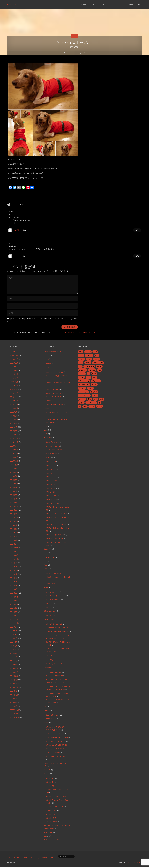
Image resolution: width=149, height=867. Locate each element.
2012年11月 (14, 597)
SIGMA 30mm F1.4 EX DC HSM (57, 738)
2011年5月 (13, 646)
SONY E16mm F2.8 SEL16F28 (56, 796)
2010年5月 (14, 691)
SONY (46, 774)
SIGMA (46, 722)
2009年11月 (14, 714)
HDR (45, 561)
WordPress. (137, 862)
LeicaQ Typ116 (51, 584)
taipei (94, 373)
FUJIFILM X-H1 (51, 473)
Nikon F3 (49, 603)
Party (46, 707)
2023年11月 (14, 359)
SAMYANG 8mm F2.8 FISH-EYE (57, 632)
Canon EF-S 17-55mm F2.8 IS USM (58, 376)
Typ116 (81, 377)
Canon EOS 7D (51, 401)
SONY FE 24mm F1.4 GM (55, 807)
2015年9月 (14, 472)
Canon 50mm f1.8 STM (54, 372)
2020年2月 (14, 386)
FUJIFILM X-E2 (51, 466)
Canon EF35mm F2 (53, 389)
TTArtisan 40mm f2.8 (51, 840)
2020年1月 (14, 389)
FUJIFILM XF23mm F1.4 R (55, 535)
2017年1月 (13, 435)
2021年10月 (14, 371)
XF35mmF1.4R (84, 384)
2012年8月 (14, 608)
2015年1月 (13, 502)
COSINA (47, 408)
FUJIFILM (47, 457)
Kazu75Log (12, 4)
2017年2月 (14, 431)
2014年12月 (14, 506)
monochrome (89, 366)
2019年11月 (14, 397)
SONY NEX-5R (51, 814)
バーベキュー (83, 392)
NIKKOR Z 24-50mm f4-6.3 (55, 596)
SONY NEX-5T (51, 818)
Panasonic (48, 668)
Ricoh (46, 710)
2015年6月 (14, 484)
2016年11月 (14, 438)
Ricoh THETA (51, 719)
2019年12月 (14, 393)
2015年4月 (14, 491)
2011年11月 (14, 623)
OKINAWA (82, 370)
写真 (89, 399)
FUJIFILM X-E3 (51, 469)
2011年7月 (13, 638)
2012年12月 (14, 593)
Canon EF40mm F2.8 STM (55, 393)
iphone (48, 364)
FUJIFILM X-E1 (51, 462)
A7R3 (80, 352)
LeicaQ (87, 363)
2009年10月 (14, 717)
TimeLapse (48, 832)
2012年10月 (14, 601)
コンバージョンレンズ (54, 664)
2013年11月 (14, 552)
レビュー (82, 399)
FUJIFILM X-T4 (51, 492)
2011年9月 (14, 631)
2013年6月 (14, 570)
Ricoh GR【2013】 (52, 715)
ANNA (46, 355)
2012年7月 (14, 612)
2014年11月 (14, 510)
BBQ (95, 352)
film (96, 355)
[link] (139, 5)
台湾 (101, 399)
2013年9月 (14, 559)
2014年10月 (14, 514)
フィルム (94, 392)
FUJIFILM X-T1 (51, 484)
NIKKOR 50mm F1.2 (53, 592)
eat (74, 36)
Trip (45, 836)
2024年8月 (14, 352)
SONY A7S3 (50, 786)
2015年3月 (14, 495)
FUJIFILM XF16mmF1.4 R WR (56, 524)
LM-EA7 (50, 660)
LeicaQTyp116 (98, 363)
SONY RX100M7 (51, 822)
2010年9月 (14, 676)
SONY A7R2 (50, 778)
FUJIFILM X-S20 (51, 481)
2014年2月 (14, 540)
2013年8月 (14, 563)
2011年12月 (14, 619)
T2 (88, 373)
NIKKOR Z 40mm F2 (53, 600)
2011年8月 (14, 634)
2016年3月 (14, 465)
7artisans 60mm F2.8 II (52, 352)
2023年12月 (14, 355)
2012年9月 (14, 604)
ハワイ (90, 388)
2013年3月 (14, 582)
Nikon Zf (49, 607)
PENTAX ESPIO (51, 453)
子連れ (81, 403)
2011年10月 (14, 627)
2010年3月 (14, 699)
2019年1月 (14, 412)
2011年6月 (14, 642)
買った (99, 406)
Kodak (96, 359)
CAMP (81, 355)
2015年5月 (14, 487)
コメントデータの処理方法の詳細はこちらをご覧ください (76, 332)
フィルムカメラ (84, 395)
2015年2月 (14, 499)
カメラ (94, 384)
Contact (52, 858)
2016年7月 (14, 453)
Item (45, 565)
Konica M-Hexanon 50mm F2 (57, 628)
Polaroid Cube (51, 616)
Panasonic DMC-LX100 (54, 676)
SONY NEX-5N (51, 811)
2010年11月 (14, 668)
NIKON (46, 588)
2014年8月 (14, 521)
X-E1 (88, 377)
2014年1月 (14, 544)
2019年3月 (14, 404)
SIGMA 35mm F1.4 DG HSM (55, 741)
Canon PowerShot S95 (54, 404)
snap (99, 370)
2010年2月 (14, 702)
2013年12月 (14, 548)
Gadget (47, 549)
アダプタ (49, 655)
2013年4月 (14, 578)
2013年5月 (14, 574)
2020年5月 (14, 374)
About (44, 858)
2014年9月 (14, 518)
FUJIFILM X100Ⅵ (52, 503)
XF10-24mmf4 (84, 381)
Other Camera (49, 611)
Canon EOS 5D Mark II (54, 397)
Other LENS (48, 619)
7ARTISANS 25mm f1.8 (54, 624)
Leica (46, 569)
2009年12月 (14, 710)
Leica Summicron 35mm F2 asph (58, 577)
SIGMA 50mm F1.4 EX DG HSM (57, 745)
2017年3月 (14, 427)
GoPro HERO (50, 557)
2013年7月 (14, 567)
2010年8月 (14, 680)
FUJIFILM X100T (51, 500)
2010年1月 (14, 706)
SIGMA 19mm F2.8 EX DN (55, 734)
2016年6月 (14, 457)
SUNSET (82, 373)
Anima (129, 862)
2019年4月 (14, 401)
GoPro (46, 553)
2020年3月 (14, 382)
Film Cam (47, 438)
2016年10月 (14, 442)
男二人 (92, 406)
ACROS (88, 352)
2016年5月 (14, 461)
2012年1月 (13, 616)
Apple (46, 359)
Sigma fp (47, 770)
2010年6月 (14, 687)
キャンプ (82, 388)
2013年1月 (13, 589)
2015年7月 (14, 480)
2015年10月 (14, 469)
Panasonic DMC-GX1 (53, 672)
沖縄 (84, 406)
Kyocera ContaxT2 (53, 446)
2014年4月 (14, 533)
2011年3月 (13, 653)
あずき (17, 230)
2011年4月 (14, 650)
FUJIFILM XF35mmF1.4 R (54, 539)
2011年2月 (13, 657)
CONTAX (89, 355)
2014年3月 (14, 536)
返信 (137, 230)
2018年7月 (14, 416)
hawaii (89, 359)
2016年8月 (14, 450)
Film (45, 434)
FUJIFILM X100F (51, 496)
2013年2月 (14, 585)
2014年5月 (14, 529)
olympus (92, 370)
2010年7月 (14, 683)
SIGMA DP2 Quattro (53, 753)
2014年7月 (14, 525)
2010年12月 (14, 665)
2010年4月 (14, 695)
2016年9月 (14, 446)
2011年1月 (13, 661)
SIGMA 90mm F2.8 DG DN (55, 749)
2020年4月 (14, 378)
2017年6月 (14, 419)
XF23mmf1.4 (96, 381)
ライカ (95, 395)
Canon (46, 368)
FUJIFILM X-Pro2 (52, 477)
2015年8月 (14, 476)
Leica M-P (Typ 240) (53, 573)
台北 (95, 399)
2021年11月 (14, 367)
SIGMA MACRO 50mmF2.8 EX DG (58, 756)
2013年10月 (14, 555)
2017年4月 (14, 423)
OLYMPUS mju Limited (54, 450)
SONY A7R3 (50, 782)
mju (80, 366)
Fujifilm (81, 359)
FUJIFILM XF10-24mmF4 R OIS (57, 514)
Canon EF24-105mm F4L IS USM (58, 383)
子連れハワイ (91, 403)
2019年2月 (14, 408)
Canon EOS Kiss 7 (52, 442)
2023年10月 (14, 363)
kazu (16, 256)
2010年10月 (14, 672)
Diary (46, 426)
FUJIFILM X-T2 (51, 488)
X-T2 (94, 377)
